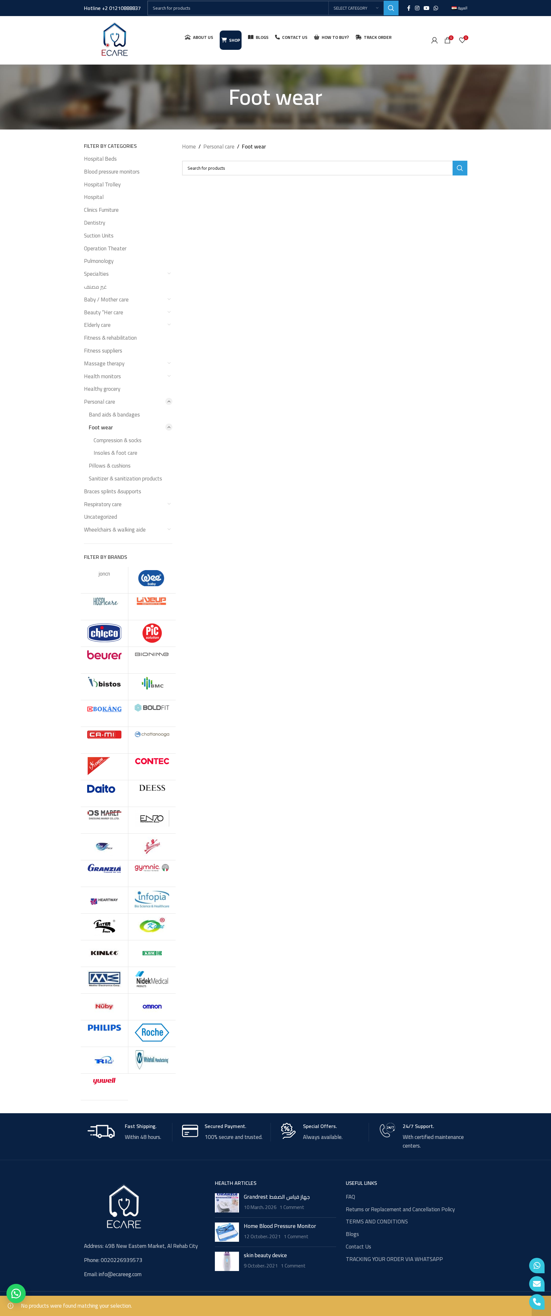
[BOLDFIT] (152, 713)
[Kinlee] (104, 953)
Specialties (96, 274)
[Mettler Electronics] (104, 980)
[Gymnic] (152, 873)
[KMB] (152, 953)
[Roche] (152, 1033)
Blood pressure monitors (112, 171)
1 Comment (292, 1207)
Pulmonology (99, 261)
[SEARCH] (391, 8)
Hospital (94, 197)
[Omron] (152, 1007)
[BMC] (152, 687)
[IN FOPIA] (152, 900)
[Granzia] (104, 873)
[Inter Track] (104, 927)
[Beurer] (104, 660)
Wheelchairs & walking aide (115, 529)
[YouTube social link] (426, 8)
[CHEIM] (104, 767)
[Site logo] (114, 39)
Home (189, 146)
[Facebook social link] (409, 8)
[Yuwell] (104, 1087)
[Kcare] (152, 927)
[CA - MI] (104, 740)
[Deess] (152, 793)
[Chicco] (104, 633)
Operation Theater (105, 248)
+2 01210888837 (121, 8)
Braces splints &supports (112, 491)
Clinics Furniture (101, 210)
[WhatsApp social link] (436, 8)
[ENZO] (152, 820)
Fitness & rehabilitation (110, 338)
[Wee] (152, 580)
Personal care (99, 402)
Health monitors (102, 376)
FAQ (350, 1197)
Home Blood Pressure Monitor (280, 1226)
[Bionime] (152, 660)
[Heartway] (104, 900)
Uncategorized (100, 517)
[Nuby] (104, 1007)
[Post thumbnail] (227, 1203)
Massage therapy (104, 363)
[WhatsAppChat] (537, 1265)
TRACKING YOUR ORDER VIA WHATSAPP (394, 1259)
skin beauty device (265, 1255)
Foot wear (101, 427)
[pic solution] (152, 633)
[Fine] (104, 847)
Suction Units (99, 235)
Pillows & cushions (110, 466)
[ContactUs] (537, 1284)
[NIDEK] (152, 980)
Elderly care (97, 325)
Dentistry (94, 223)
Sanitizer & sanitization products (125, 478)
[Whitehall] (152, 1060)
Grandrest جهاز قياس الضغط (277, 1197)
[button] (16, 1293)
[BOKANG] (104, 713)
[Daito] (104, 793)
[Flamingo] (152, 847)
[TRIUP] (104, 1060)
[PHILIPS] (104, 1033)
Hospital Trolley (102, 184)
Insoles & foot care (115, 453)
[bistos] (104, 687)
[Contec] (152, 767)
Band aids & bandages (114, 414)
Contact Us (358, 1247)
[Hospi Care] (104, 607)
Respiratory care (103, 504)
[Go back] (221, 97)
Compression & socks (118, 440)
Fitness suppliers (103, 350)
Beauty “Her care (103, 312)
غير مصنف (95, 287)
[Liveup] (152, 607)
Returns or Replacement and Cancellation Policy (400, 1209)
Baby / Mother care (106, 299)
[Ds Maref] (104, 820)
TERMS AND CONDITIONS (377, 1222)
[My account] (434, 40)
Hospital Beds (100, 159)
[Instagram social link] (417, 8)
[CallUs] (537, 1302)
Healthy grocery (102, 389)
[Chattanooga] (152, 740)
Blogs (352, 1234)
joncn (104, 573)
